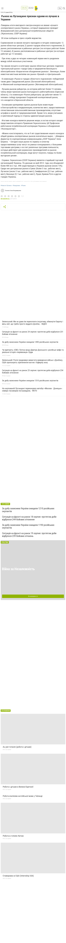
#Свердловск (16, 185)
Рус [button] (60, 8)
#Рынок (23, 185)
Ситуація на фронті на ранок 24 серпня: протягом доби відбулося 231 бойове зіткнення (32, 333)
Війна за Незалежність (18, 569)
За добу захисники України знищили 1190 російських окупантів (28, 526)
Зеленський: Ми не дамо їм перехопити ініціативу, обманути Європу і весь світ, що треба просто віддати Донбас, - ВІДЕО (32, 322)
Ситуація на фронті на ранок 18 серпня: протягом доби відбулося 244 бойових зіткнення (29, 518)
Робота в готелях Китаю (13, 836)
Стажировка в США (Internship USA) (18, 876)
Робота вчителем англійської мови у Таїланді (22, 796)
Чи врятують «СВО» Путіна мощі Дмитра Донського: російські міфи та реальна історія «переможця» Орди (33, 351)
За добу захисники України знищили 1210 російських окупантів (28, 510)
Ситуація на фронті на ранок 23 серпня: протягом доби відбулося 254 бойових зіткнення (32, 371)
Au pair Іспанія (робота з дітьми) (17, 747)
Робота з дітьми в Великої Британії (18, 787)
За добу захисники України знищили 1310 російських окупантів (30, 380)
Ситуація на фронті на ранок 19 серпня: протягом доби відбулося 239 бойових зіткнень (29, 534)
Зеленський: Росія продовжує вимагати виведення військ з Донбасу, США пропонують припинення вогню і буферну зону (32, 361)
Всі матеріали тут (33, 596)
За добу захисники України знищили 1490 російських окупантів (30, 342)
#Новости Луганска (6, 185)
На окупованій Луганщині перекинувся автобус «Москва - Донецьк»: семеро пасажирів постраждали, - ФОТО (32, 389)
